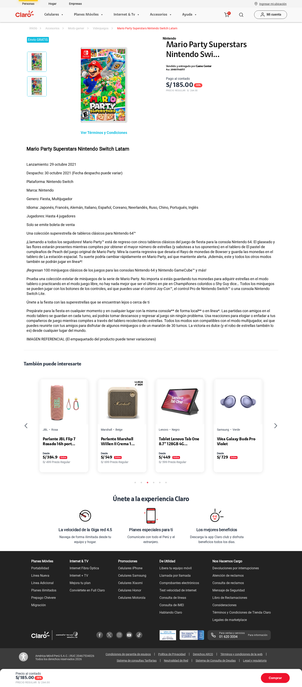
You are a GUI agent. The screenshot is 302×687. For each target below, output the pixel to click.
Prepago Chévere (43, 598)
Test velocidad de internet (177, 590)
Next (275, 425)
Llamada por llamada (175, 575)
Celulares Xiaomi (130, 583)
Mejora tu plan (80, 583)
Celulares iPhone (130, 568)
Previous (26, 425)
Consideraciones (224, 605)
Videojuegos (100, 28)
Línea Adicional (42, 583)
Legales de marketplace (229, 620)
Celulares (51, 15)
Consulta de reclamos (228, 583)
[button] (273, 3)
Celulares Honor (129, 590)
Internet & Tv (124, 15)
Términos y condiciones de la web (241, 654)
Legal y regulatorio (255, 660)
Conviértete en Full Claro (87, 590)
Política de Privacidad (172, 654)
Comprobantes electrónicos (179, 583)
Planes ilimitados (43, 590)
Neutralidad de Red (176, 660)
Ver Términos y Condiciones (104, 132)
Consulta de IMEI (171, 605)
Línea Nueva (40, 575)
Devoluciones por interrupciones (235, 568)
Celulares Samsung (132, 575)
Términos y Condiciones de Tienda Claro (241, 612)
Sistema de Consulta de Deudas (216, 660)
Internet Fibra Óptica (84, 568)
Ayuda (187, 15)
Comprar (275, 678)
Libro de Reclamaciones (229, 598)
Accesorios (158, 15)
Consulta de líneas (172, 598)
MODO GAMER (76, 28)
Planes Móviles (86, 15)
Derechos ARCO (203, 654)
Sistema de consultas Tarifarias (137, 660)
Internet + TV (79, 575)
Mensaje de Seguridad (228, 590)
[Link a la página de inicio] (33, 28)
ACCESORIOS (52, 28)
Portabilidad (40, 568)
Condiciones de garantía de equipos (128, 654)
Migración (38, 605)
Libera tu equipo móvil (175, 568)
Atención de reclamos (228, 575)
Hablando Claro (170, 612)
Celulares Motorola (131, 598)
